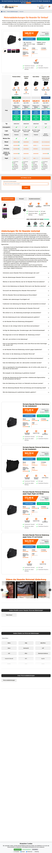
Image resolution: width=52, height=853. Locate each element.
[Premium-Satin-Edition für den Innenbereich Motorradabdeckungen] (46, 83)
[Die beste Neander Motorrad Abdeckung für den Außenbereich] (11, 422)
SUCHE (26, 187)
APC (26, 658)
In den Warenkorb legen (43, 38)
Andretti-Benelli (9, 658)
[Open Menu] (3, 6)
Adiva (9, 643)
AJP (43, 648)
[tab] (8, 199)
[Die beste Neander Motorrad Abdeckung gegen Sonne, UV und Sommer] (11, 553)
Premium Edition (16, 76)
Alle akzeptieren (17, 849)
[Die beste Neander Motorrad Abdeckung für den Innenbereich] (11, 466)
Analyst (23, 851)
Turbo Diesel (9, 615)
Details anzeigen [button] (29, 38)
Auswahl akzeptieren (26, 849)
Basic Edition (36, 76)
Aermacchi (26, 648)
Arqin (43, 663)
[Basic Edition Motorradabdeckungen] (36, 83)
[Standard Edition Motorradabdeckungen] (26, 83)
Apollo (43, 658)
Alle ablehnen (35, 849)
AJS (9, 653)
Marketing (37, 851)
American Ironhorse (43, 653)
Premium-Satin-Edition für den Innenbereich (46, 78)
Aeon (9, 648)
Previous (2, 590)
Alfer (26, 653)
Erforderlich (16, 851)
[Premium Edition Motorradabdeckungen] (16, 83)
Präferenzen (29, 851)
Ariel (26, 663)
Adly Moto (43, 643)
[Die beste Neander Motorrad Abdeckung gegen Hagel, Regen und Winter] (11, 510)
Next (19, 39)
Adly (26, 643)
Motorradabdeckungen (12, 11)
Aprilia (9, 663)
